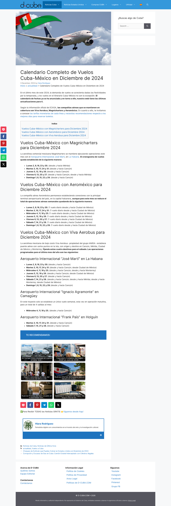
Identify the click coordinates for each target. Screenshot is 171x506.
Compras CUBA (97, 4)
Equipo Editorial (27, 474)
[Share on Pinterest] (37, 405)
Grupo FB (115, 486)
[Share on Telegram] (44, 405)
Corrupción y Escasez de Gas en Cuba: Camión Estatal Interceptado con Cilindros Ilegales (58, 453)
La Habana (74, 157)
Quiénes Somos (27, 471)
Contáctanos (26, 483)
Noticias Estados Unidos (74, 4)
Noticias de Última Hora (46, 446)
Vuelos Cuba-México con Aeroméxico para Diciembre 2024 (53, 132)
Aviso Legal (72, 478)
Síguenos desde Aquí (73, 411)
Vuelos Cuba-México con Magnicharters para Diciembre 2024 (54, 128)
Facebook (116, 478)
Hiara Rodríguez (44, 423)
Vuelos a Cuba (37, 448)
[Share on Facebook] (30, 405)
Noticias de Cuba (30, 446)
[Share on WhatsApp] (51, 405)
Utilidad (129, 4)
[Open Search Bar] (147, 4)
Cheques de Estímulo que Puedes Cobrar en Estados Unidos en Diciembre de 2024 (55, 451)
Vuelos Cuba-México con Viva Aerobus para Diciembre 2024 (54, 135)
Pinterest (115, 482)
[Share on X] (58, 405)
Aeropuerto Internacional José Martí (48, 157)
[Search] (147, 26)
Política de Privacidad (77, 475)
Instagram (116, 475)
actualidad (32, 86)
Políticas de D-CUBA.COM (79, 482)
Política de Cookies (75, 471)
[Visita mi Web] (101, 435)
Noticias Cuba (50, 4)
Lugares (115, 4)
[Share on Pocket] (23, 405)
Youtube (115, 471)
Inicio (22, 86)
